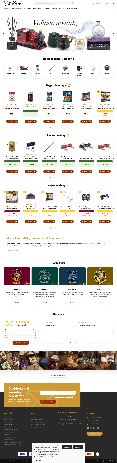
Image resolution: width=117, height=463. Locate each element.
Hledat (72, 3)
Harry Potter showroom (36, 419)
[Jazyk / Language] (113, 3)
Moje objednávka (8, 427)
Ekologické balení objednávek (11, 437)
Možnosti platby (8, 419)
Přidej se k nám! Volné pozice (38, 424)
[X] (91, 428)
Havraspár (72, 289)
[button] (6, 33)
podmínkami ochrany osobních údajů (64, 397)
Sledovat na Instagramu (60, 375)
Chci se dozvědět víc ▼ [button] (12, 250)
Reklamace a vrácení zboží (10, 429)
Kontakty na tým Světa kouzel (38, 422)
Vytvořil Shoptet (97, 460)
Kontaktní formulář (94, 433)
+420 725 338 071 (94, 420)
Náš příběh (33, 417)
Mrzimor (100, 289)
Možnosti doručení (8, 417)
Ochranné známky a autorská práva (12, 444)
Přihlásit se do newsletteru (48, 401)
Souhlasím (78, 447)
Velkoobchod (7, 434)
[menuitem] (7, 8)
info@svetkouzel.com (95, 417)
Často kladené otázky (36, 427)
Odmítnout (67, 447)
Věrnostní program (8, 432)
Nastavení (38, 460)
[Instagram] (94, 428)
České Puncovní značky (9, 447)
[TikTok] (97, 428)
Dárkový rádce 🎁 (8, 424)
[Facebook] (88, 428)
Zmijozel (44, 289)
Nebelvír (16, 289)
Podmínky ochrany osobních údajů (12, 442)
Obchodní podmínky (9, 439)
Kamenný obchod (8, 422)
